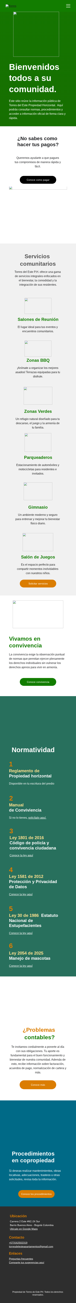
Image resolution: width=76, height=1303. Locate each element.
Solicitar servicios (38, 583)
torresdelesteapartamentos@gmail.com (31, 1246)
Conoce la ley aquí (21, 965)
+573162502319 (18, 1242)
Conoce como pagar (38, 179)
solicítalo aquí (37, 817)
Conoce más (38, 1084)
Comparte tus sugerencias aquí (26, 1262)
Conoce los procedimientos (36, 1194)
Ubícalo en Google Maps (24, 1228)
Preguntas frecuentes (21, 1258)
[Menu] (68, 5)
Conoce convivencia (38, 681)
